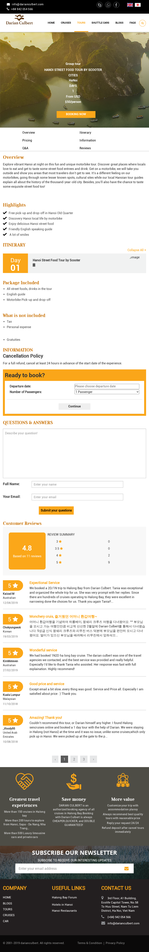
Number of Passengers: (26, 392)
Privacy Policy (115, 943)
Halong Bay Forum (64, 897)
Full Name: (11, 484)
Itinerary (85, 132)
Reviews (85, 148)
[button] (74, 263)
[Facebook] (116, 5)
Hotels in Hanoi (62, 904)
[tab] (74, 263)
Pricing (27, 140)
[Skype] (100, 5)
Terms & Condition (89, 943)
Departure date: (20, 386)
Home (51, 22)
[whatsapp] (108, 5)
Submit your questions (56, 510)
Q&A (25, 148)
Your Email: (12, 497)
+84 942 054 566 (22, 9)
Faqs (133, 22)
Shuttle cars (100, 22)
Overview (28, 132)
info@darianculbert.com (27, 4)
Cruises (66, 22)
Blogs (119, 22)
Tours (81, 22)
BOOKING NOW (76, 114)
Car (6, 921)
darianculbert (29, 943)
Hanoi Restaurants (64, 910)
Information (88, 140)
